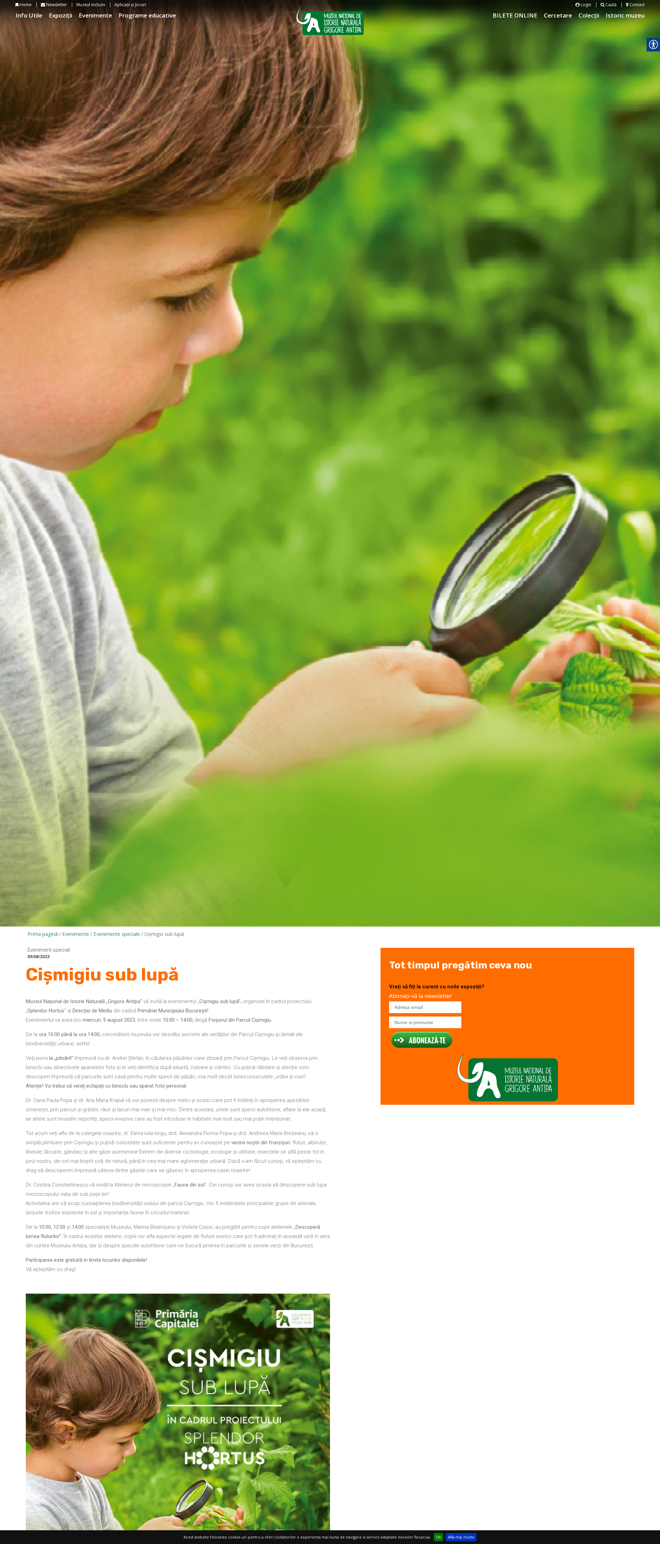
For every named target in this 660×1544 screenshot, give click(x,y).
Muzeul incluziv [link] (90, 5)
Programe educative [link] (147, 15)
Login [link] (585, 5)
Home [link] (25, 5)
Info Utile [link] (28, 15)
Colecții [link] (589, 15)
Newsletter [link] (56, 5)
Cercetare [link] (558, 15)
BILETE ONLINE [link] (515, 15)
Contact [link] (636, 5)
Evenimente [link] (95, 15)
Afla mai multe (461, 1537)
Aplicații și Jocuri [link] (130, 5)
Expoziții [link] (60, 15)
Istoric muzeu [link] (625, 15)
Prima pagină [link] (43, 933)
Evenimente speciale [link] (117, 933)
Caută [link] (610, 5)
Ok (438, 1537)
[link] (178, 1445)
